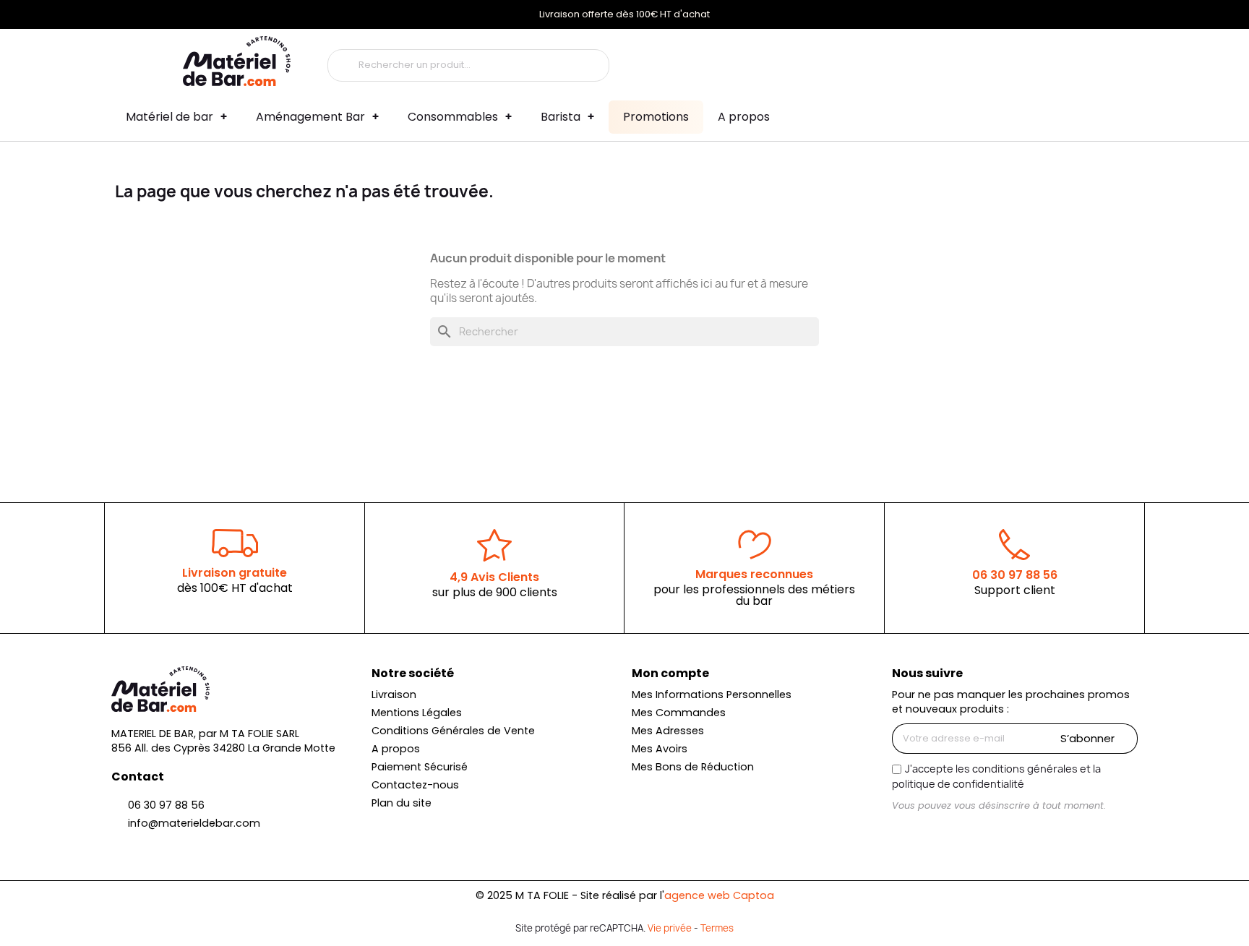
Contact (137, 776)
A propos (744, 116)
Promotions (656, 116)
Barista (560, 116)
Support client (1014, 590)
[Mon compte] (973, 61)
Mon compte (670, 673)
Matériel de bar (169, 116)
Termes (717, 927)
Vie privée (670, 927)
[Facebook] (929, 832)
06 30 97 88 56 (1014, 575)
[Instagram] (904, 832)
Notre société (413, 673)
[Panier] (1056, 61)
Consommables (453, 116)
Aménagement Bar (310, 116)
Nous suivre (927, 673)
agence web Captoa (719, 895)
